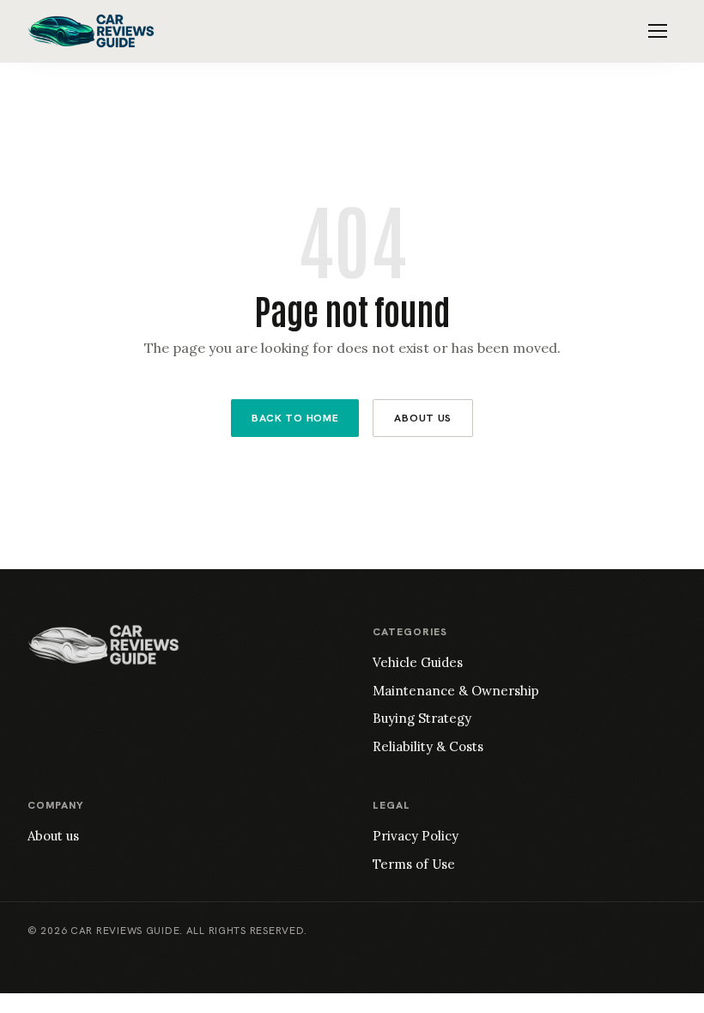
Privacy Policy (415, 836)
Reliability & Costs (428, 746)
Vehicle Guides (418, 662)
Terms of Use (414, 864)
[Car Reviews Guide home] (91, 31)
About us (53, 836)
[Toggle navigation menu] (658, 31)
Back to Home (295, 418)
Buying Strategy (422, 718)
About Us (423, 418)
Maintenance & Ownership (456, 690)
